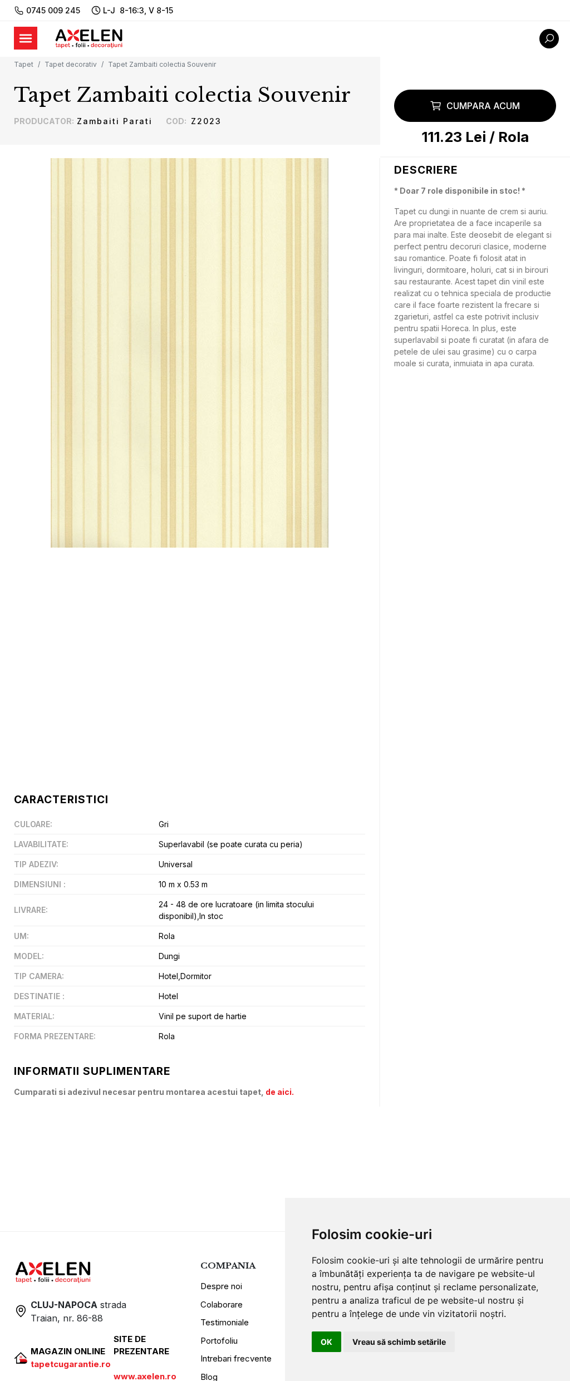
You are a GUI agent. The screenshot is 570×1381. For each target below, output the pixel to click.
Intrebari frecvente (236, 1358)
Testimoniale (224, 1322)
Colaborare (221, 1304)
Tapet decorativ (71, 64)
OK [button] (326, 1341)
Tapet (23, 64)
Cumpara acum (483, 105)
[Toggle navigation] (25, 38)
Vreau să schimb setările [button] (399, 1341)
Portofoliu (219, 1340)
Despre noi (221, 1286)
